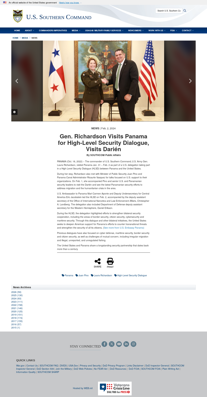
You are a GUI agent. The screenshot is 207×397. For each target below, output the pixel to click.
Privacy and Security (90, 365)
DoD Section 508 (45, 368)
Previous (17, 81)
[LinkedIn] (126, 344)
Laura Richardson (103, 275)
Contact (186, 30)
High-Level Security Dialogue (132, 275)
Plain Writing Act (170, 368)
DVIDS (63, 365)
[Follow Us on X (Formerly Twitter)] (111, 344)
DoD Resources (118, 368)
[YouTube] (119, 344)
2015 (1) (15, 327)
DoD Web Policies (83, 368)
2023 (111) (17, 301)
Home (17, 30)
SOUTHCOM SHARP (48, 372)
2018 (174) (17, 317)
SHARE (97, 266)
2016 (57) (16, 324)
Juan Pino (83, 275)
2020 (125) (17, 311)
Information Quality (26, 372)
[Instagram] (133, 344)
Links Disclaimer (135, 365)
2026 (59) (16, 292)
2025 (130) (17, 295)
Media (75, 30)
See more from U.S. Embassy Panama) (124, 227)
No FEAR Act (101, 368)
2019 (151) (17, 314)
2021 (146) (17, 308)
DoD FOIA (134, 368)
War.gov (20, 365)
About (28, 30)
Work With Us (155, 30)
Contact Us (32, 365)
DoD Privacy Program (114, 365)
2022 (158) (17, 304)
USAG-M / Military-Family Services (103, 30)
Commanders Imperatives (53, 30)
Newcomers (134, 30)
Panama (69, 275)
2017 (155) (17, 321)
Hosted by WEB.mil (83, 388)
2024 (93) (16, 298)
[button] (70, 2)
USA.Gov (73, 365)
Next (190, 81)
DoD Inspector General (157, 365)
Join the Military (64, 368)
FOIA (172, 30)
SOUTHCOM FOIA (150, 368)
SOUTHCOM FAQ (49, 365)
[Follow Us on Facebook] (104, 344)
